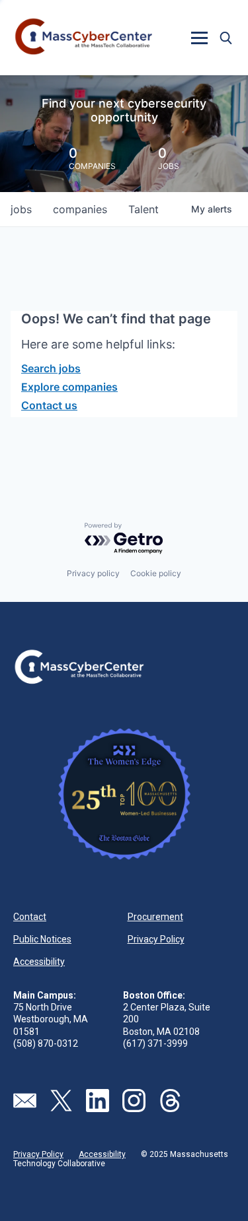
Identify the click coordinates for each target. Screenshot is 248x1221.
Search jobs (51, 368)
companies (80, 209)
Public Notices (42, 939)
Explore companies (69, 386)
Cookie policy (155, 573)
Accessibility (39, 961)
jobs (21, 209)
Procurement (155, 916)
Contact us (49, 405)
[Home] (84, 37)
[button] (199, 37)
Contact (29, 916)
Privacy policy (93, 573)
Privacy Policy (156, 939)
